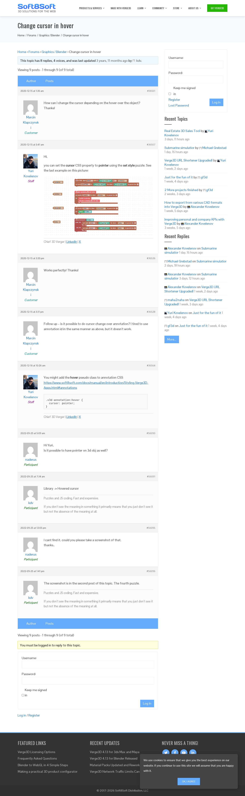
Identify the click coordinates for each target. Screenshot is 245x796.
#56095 (151, 528)
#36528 (151, 312)
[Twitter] (165, 752)
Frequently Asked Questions (37, 758)
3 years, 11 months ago (112, 61)
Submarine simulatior (179, 148)
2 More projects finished (181, 190)
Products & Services (90, 8)
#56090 (151, 433)
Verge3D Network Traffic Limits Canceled (118, 771)
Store (176, 8)
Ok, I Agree (188, 781)
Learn (140, 8)
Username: (29, 658)
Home (22, 52)
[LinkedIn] (192, 752)
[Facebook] (174, 752)
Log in (22, 715)
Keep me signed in (36, 692)
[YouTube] (183, 752)
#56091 (151, 476)
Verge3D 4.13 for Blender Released (113, 758)
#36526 (151, 258)
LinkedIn (71, 242)
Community (158, 8)
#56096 (151, 571)
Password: (29, 674)
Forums (34, 52)
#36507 (151, 144)
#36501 (151, 91)
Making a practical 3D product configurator (47, 771)
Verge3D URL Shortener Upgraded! (188, 160)
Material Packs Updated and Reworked (116, 765)
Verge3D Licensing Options (36, 752)
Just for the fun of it (178, 177)
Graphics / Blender (54, 52)
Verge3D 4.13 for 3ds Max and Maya (114, 752)
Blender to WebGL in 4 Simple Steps (43, 765)
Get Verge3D (217, 8)
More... (171, 339)
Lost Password (179, 105)
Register (34, 715)
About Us (193, 8)
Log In (147, 703)
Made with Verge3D (121, 8)
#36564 (151, 365)
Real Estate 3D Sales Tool (182, 131)
